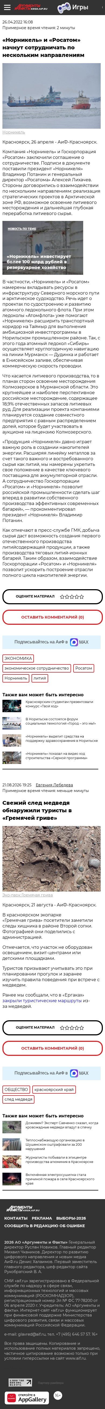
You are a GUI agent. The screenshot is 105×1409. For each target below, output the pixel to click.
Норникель (13, 132)
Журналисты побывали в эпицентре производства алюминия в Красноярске (59, 1159)
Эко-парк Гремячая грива (27, 895)
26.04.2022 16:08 (17, 22)
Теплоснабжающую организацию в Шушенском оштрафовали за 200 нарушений (55, 1144)
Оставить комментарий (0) (52, 617)
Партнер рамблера (51, 1382)
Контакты (15, 1218)
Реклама (42, 1218)
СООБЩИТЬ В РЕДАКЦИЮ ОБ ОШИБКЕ (44, 1225)
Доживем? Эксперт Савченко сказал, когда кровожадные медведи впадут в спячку (62, 1125)
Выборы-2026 (71, 1218)
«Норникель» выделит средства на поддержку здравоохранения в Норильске (62, 738)
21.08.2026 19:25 (17, 785)
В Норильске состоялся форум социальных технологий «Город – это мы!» (61, 721)
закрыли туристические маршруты (42, 1000)
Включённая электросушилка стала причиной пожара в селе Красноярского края (60, 1179)
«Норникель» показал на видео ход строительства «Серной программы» (57, 756)
